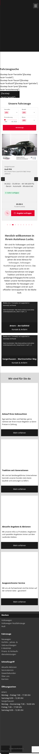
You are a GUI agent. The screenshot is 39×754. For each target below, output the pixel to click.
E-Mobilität (6, 648)
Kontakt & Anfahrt (19, 327)
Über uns (5, 676)
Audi (3, 626)
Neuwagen (6, 639)
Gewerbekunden (8, 673)
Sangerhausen (7, 701)
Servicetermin (7, 670)
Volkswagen (14, 262)
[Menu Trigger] (35, 5)
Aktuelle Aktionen (9, 667)
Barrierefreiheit (16, 749)
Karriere (4, 679)
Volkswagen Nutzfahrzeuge (13, 623)
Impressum (5, 751)
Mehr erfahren (19, 432)
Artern (4, 692)
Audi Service (26, 265)
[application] (19, 312)
